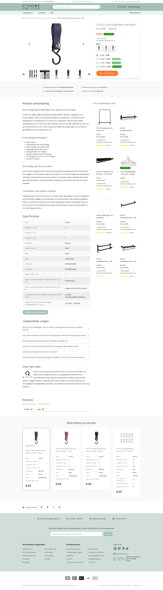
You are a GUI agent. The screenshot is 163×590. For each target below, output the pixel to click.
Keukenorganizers (29, 556)
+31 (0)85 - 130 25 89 (76, 519)
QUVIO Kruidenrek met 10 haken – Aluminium (104, 171)
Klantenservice (134, 13)
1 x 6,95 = (104, 55)
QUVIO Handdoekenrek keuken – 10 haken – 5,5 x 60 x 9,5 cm (128, 127)
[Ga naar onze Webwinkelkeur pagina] (49, 1)
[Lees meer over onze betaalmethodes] (67, 578)
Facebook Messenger (99, 519)
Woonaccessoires (29, 552)
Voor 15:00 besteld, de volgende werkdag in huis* (126, 1)
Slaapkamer (28, 18)
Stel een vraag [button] (43, 404)
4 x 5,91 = (109, 63)
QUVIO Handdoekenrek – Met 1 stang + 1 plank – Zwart (128, 258)
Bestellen (69, 556)
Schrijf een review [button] (29, 404)
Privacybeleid (127, 585)
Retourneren (93, 549)
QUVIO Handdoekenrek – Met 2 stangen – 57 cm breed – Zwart (128, 215)
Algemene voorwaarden (115, 585)
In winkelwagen (109, 73)
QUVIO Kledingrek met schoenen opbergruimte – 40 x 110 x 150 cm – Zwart (104, 127)
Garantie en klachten (96, 552)
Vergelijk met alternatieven (35, 312)
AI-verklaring (102, 585)
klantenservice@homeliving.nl (50, 519)
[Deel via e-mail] (53, 507)
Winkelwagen (135, 7)
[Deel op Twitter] (41, 507)
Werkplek (26, 562)
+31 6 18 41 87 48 (120, 519)
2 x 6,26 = (109, 59)
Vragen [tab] (39, 409)
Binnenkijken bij (50, 549)
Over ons (91, 562)
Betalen (69, 559)
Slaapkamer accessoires (40, 18)
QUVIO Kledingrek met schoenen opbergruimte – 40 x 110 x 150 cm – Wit (104, 215)
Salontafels (49, 552)
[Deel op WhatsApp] (59, 507)
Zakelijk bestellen (94, 559)
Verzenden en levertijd (74, 562)
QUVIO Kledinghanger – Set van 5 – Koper (128, 171)
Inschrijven (108, 534)
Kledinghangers (52, 18)
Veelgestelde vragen (74, 552)
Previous (29, 44)
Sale (51, 13)
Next (83, 44)
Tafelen (47, 559)
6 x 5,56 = (110, 67)
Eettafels (26, 559)
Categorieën (27, 13)
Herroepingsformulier (96, 556)
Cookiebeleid (136, 585)
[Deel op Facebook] (47, 507)
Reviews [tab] (27, 409)
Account (123, 7)
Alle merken (27, 549)
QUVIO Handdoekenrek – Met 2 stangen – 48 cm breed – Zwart (104, 258)
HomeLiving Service (73, 549)
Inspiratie (42, 13)
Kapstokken (49, 556)
